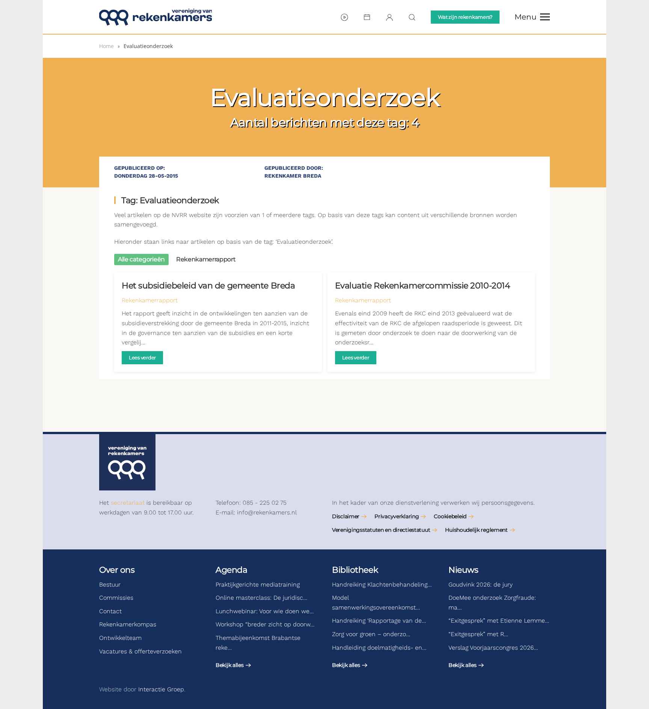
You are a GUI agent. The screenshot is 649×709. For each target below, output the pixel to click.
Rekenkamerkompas (127, 624)
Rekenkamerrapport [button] (206, 259)
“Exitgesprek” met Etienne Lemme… (498, 620)
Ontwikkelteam (120, 637)
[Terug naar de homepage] (155, 17)
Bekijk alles (230, 665)
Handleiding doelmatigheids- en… (379, 647)
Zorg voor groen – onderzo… (371, 634)
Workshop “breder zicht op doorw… (265, 624)
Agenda (231, 570)
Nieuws (463, 570)
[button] (532, 17)
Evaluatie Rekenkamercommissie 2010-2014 (422, 286)
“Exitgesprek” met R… (478, 634)
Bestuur (110, 584)
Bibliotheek (355, 570)
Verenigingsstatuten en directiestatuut (381, 529)
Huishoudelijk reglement (476, 529)
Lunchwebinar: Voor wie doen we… (265, 611)
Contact (110, 611)
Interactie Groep (161, 689)
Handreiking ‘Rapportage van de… (379, 620)
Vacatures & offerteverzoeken (140, 651)
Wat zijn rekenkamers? (465, 17)
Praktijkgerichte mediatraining (258, 584)
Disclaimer (345, 516)
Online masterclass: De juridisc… (261, 597)
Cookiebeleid (450, 516)
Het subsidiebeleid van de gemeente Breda (208, 286)
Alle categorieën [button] (141, 259)
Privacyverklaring (396, 516)
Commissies (116, 597)
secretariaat (128, 502)
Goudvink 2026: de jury (480, 584)
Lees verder (142, 357)
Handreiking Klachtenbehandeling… (382, 584)
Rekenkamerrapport (150, 300)
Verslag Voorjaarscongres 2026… (493, 647)
